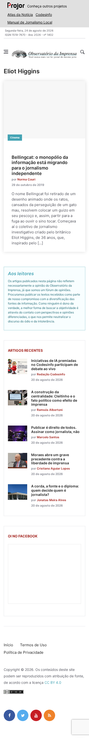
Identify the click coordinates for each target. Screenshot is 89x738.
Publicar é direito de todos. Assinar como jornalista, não (55, 429)
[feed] (49, 715)
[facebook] (9, 715)
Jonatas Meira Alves (51, 500)
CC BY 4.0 (52, 682)
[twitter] (22, 715)
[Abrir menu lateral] (6, 51)
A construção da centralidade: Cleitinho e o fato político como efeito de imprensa (54, 398)
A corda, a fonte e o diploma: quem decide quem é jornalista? (55, 490)
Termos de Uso (33, 645)
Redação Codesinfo (51, 374)
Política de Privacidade (24, 652)
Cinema (15, 137)
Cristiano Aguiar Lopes (53, 468)
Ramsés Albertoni (50, 410)
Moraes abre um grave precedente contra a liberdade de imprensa (50, 459)
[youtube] (36, 715)
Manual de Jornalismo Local (29, 22)
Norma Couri (26, 179)
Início (8, 645)
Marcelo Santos (48, 437)
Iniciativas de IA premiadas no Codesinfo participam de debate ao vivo (54, 364)
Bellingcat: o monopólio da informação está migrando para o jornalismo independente (40, 165)
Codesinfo (44, 14)
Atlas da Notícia (20, 14)
